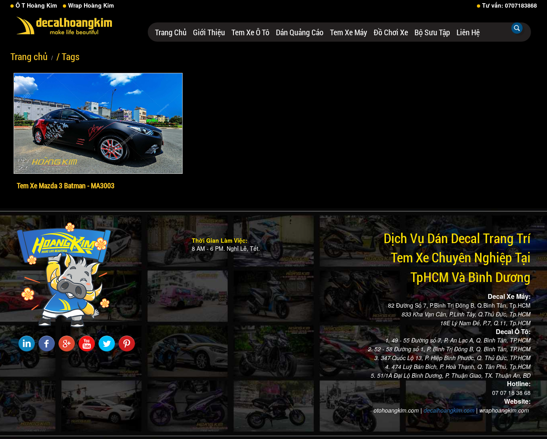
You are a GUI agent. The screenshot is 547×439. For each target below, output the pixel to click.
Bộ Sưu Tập (432, 32)
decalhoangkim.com (449, 410)
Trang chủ (171, 32)
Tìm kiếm (517, 28)
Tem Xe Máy (348, 32)
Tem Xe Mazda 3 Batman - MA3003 (66, 185)
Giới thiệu (209, 32)
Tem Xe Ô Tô (250, 32)
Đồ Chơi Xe (391, 32)
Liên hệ (468, 32)
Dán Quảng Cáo (300, 32)
